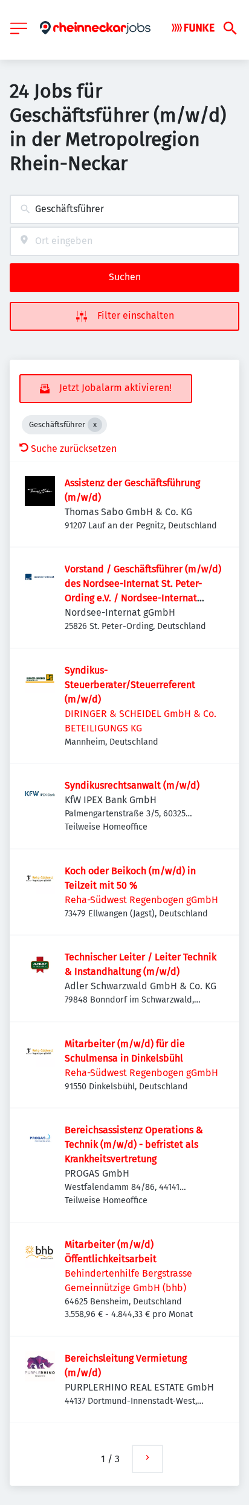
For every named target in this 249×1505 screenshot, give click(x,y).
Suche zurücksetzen (74, 448)
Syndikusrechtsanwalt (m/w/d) (132, 785)
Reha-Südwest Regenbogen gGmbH (141, 900)
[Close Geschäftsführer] (95, 425)
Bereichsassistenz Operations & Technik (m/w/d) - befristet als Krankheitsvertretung (134, 1144)
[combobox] (124, 209)
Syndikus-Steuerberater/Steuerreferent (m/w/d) (130, 685)
